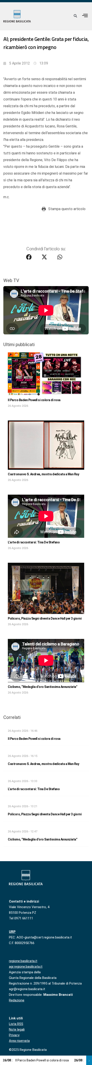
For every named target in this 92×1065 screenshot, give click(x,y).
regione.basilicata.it (23, 961)
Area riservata (19, 1041)
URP (12, 932)
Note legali (17, 1029)
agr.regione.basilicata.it (25, 967)
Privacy (14, 1035)
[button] (85, 15)
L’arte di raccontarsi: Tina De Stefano (34, 542)
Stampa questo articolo (67, 209)
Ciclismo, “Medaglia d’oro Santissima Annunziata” (42, 687)
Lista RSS (16, 1024)
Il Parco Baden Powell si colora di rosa (34, 400)
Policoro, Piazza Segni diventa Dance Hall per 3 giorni (45, 618)
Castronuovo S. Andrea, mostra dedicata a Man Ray (43, 474)
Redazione (16, 1000)
